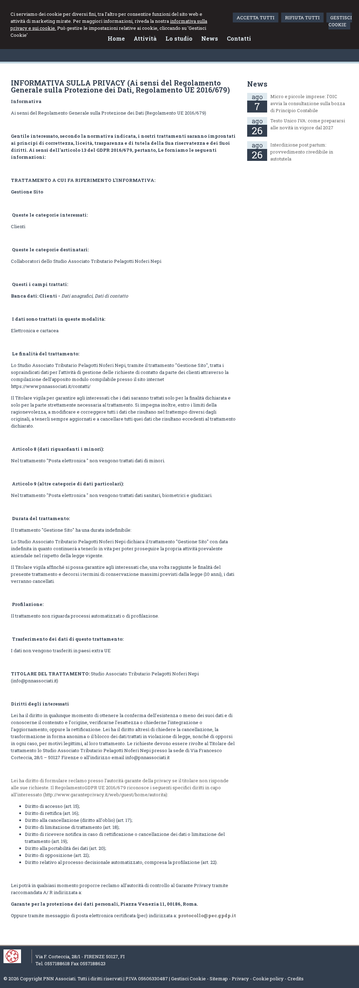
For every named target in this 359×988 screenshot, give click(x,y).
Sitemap (219, 978)
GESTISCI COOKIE (340, 21)
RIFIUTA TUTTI (302, 17)
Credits (295, 978)
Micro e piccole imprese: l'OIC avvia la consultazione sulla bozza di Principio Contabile (307, 103)
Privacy (240, 978)
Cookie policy (268, 978)
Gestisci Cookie (188, 978)
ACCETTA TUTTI (256, 17)
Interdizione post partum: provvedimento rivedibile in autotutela (301, 152)
